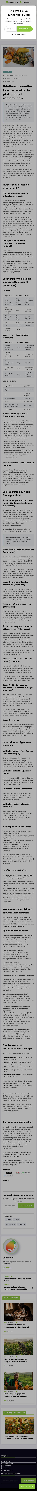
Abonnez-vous (24, 29)
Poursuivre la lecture (19, 35)
